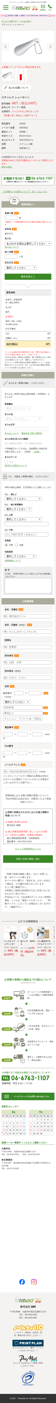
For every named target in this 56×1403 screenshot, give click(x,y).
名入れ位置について (18, 87)
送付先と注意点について (16, 465)
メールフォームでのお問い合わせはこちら (31, 1096)
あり (11, 462)
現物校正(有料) (35, 443)
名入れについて (12, 247)
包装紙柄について (13, 560)
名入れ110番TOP (9, 21)
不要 (11, 545)
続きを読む (7, 167)
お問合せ (43, 10)
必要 (21, 545)
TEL (49, 10)
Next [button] (50, 46)
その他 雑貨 (24, 21)
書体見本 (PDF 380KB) (31, 433)
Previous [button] (5, 46)
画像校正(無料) (15, 443)
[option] (28, 46)
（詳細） (37, 452)
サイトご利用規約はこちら (28, 849)
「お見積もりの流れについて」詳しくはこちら (24, 191)
